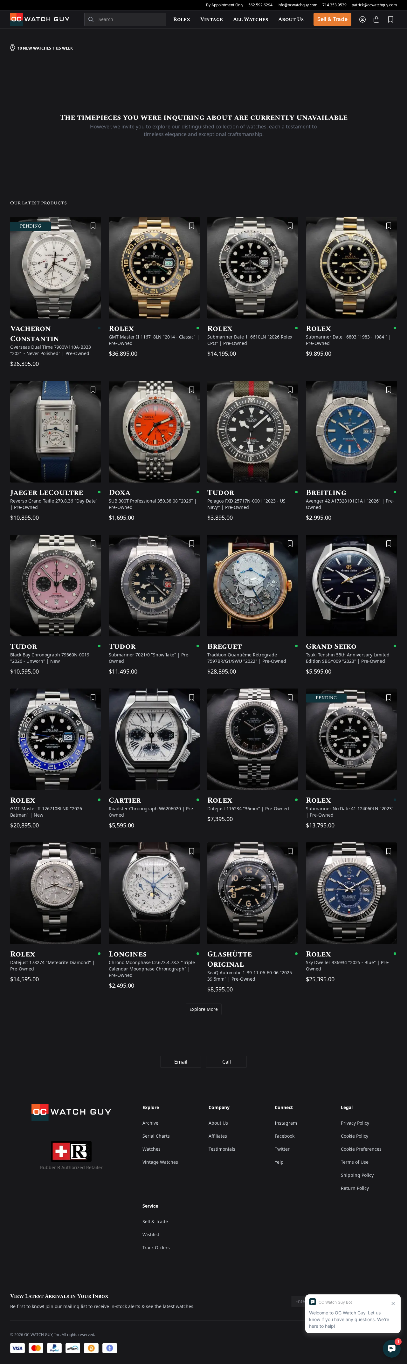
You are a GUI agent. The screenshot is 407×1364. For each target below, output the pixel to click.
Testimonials (222, 1149)
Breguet (252, 646)
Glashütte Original (252, 959)
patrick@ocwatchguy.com (374, 5)
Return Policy (355, 1188)
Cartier (154, 800)
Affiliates (218, 1136)
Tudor (252, 493)
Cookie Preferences (361, 1149)
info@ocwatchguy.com (297, 5)
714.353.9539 (334, 5)
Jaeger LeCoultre (55, 493)
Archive (150, 1123)
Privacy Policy (355, 1123)
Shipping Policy (357, 1175)
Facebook (284, 1136)
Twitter (282, 1149)
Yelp (279, 1162)
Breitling (351, 493)
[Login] (362, 19)
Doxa (154, 493)
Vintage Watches (160, 1162)
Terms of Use (355, 1162)
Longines (154, 954)
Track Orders (156, 1247)
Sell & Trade (332, 19)
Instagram (286, 1123)
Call (226, 1061)
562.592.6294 (260, 5)
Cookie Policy (354, 1136)
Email (180, 1061)
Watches (151, 1149)
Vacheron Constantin (55, 334)
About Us (291, 19)
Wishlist (150, 1234)
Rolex (181, 19)
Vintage (211, 19)
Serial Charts (156, 1136)
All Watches (250, 19)
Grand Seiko (351, 646)
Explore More (204, 1009)
